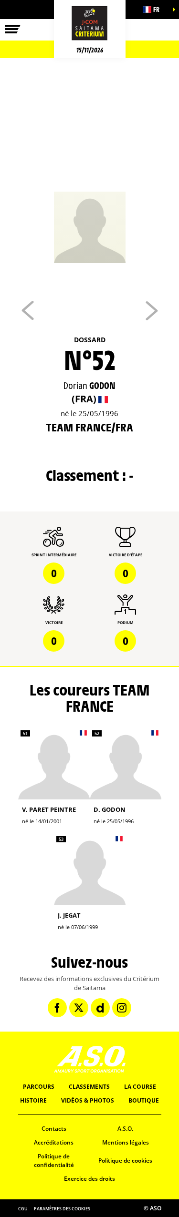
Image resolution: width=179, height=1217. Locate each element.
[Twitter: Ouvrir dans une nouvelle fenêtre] (78, 1007)
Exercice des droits (89, 1179)
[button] (155, 9)
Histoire (33, 1100)
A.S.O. (125, 1129)
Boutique (143, 1100)
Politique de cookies (125, 1160)
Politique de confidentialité (54, 1160)
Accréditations (54, 1142)
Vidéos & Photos (87, 1100)
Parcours (38, 1087)
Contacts (54, 1129)
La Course (140, 1087)
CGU (23, 1209)
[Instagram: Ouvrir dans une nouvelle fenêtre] (121, 1007)
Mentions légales (125, 1142)
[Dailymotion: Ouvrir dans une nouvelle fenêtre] (100, 1007)
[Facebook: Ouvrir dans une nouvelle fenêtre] (57, 1007)
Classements (89, 1087)
